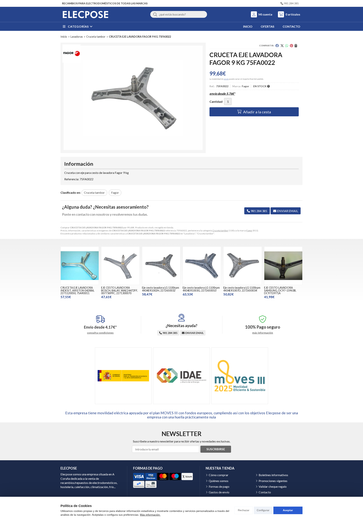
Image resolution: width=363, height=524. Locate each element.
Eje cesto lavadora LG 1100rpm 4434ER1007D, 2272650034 (241, 289)
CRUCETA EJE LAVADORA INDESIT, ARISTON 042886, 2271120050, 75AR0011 (77, 290)
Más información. (150, 514)
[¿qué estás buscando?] (178, 14)
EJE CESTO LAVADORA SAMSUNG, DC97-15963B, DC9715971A (280, 290)
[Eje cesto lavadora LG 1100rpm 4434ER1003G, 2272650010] (202, 266)
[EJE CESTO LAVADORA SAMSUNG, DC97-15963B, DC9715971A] (283, 266)
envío (226, 79)
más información (262, 332)
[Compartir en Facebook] (277, 45)
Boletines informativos (273, 475)
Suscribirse (215, 449)
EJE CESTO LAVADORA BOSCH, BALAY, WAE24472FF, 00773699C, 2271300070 (119, 290)
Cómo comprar (218, 475)
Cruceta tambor (220, 230)
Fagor (249, 230)
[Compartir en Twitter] (282, 45)
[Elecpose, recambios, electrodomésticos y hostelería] (85, 14)
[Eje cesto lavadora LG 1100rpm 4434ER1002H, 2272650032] (161, 266)
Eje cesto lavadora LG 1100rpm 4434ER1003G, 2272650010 (201, 289)
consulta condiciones (100, 332)
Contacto (265, 492)
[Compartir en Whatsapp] (286, 45)
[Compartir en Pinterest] (291, 45)
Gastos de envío (219, 492)
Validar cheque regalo (273, 486)
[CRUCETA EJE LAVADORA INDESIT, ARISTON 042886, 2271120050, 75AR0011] (80, 266)
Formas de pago (219, 486)
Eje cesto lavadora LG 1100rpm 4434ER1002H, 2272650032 (160, 289)
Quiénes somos (218, 481)
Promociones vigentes (273, 481)
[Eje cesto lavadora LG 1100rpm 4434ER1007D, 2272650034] (242, 266)
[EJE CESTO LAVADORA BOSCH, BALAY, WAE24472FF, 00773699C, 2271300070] (120, 266)
